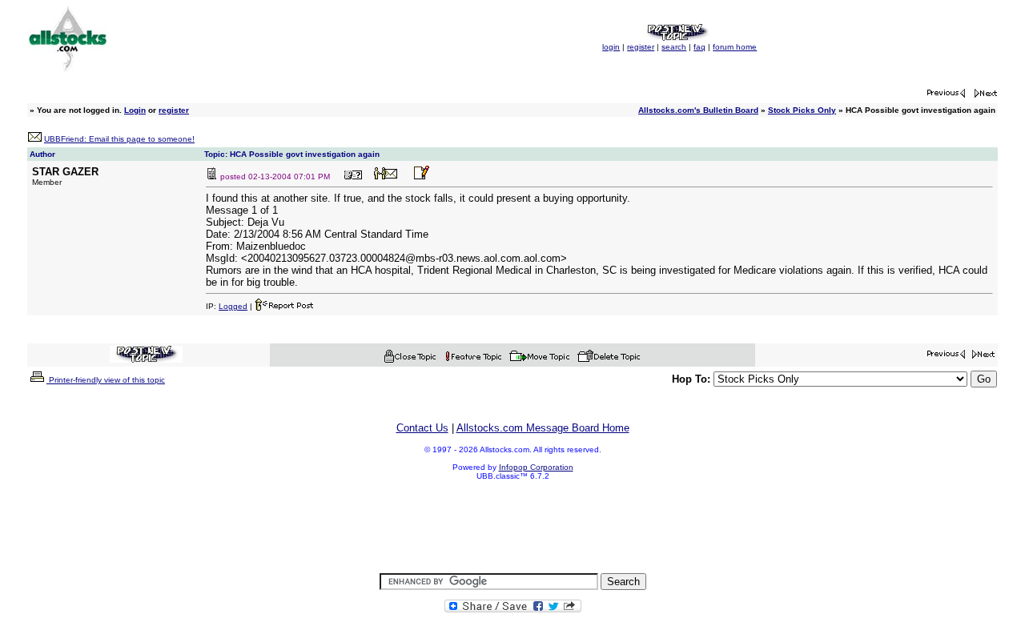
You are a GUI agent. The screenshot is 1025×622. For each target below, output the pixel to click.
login (611, 46)
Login (135, 110)
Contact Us (422, 428)
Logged (233, 306)
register (640, 46)
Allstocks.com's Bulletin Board (698, 110)
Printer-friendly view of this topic (105, 379)
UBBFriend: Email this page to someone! (119, 138)
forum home (735, 46)
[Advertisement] (512, 528)
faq (699, 46)
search (673, 46)
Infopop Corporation (536, 467)
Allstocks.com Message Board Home (542, 428)
